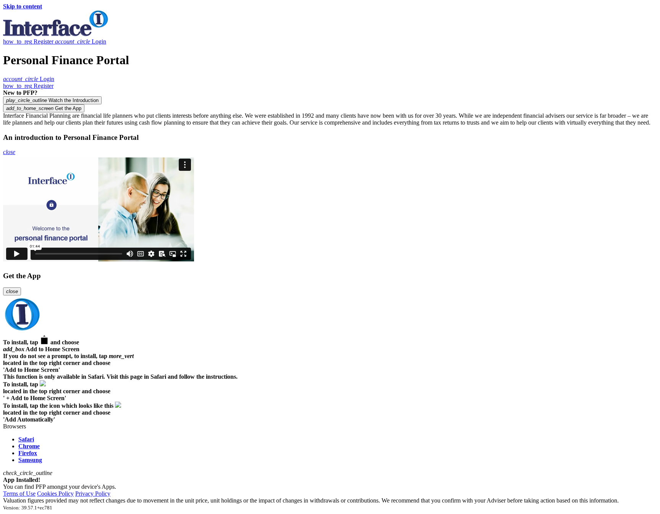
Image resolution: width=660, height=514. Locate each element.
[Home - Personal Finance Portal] (56, 34)
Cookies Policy (55, 493)
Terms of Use (19, 493)
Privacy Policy (92, 493)
